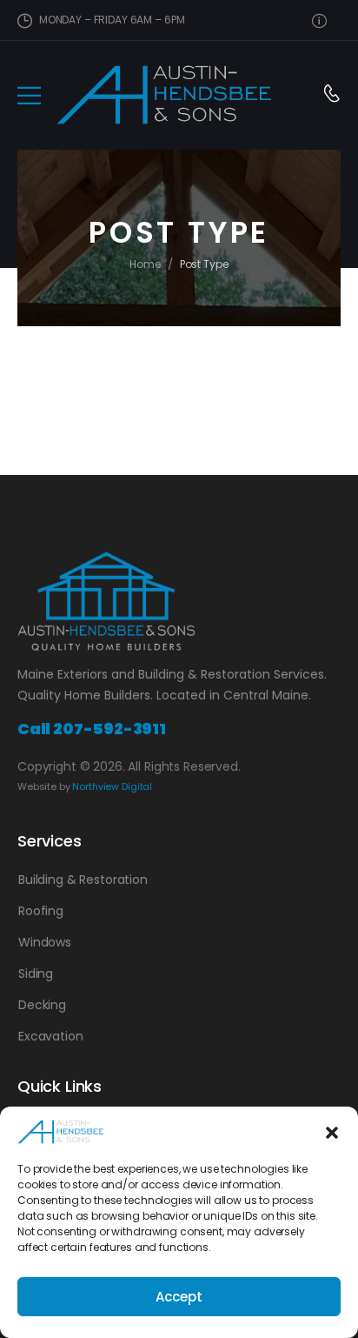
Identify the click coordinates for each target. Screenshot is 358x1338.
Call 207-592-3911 (91, 728)
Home (145, 264)
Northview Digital (112, 786)
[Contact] (331, 95)
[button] (332, 1132)
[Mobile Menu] (29, 95)
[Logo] (164, 94)
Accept (179, 1297)
